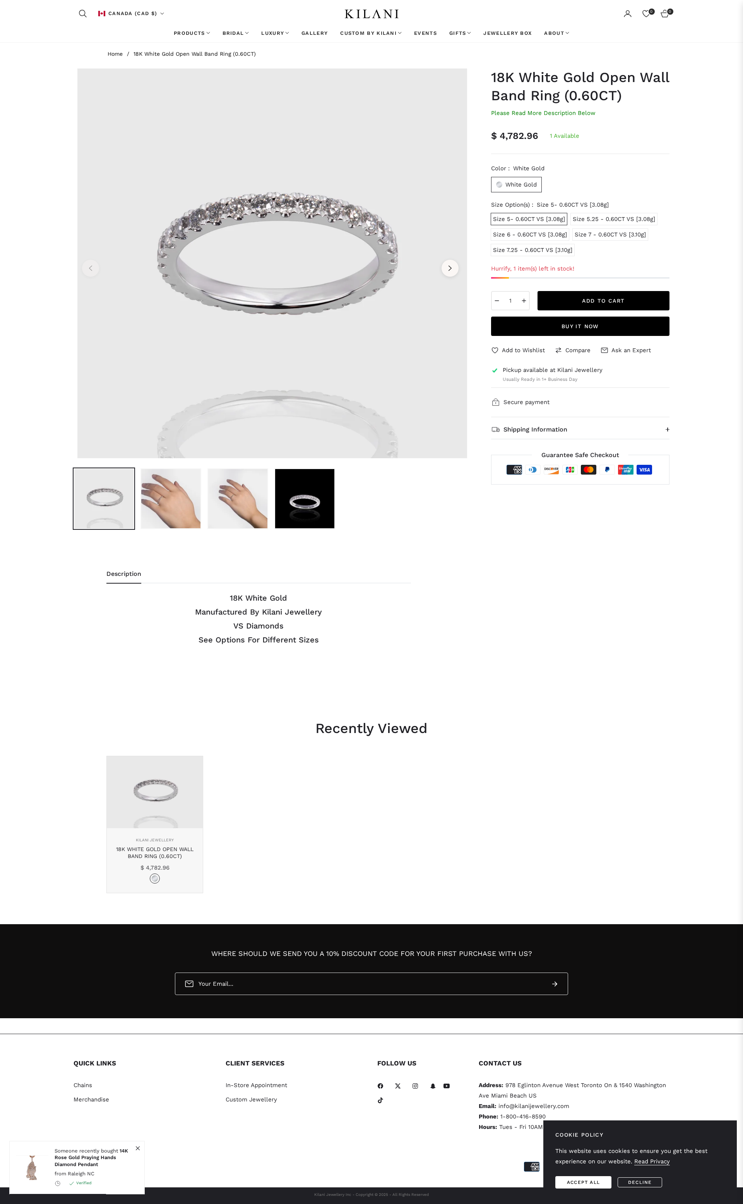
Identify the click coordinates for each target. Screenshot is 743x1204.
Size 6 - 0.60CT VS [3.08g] (530, 234)
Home (115, 54)
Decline (640, 1182)
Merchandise (91, 1099)
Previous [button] (90, 268)
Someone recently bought (91, 1157)
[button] (83, 13)
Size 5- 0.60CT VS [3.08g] (529, 219)
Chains (83, 1085)
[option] (270, 263)
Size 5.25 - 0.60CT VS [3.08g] (614, 219)
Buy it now (580, 326)
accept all (583, 1182)
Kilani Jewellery (155, 840)
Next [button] (450, 268)
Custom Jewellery (251, 1099)
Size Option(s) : (550, 204)
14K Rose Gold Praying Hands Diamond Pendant (91, 1157)
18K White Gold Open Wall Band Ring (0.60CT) (154, 852)
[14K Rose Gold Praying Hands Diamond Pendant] (29, 1167)
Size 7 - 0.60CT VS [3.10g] (610, 234)
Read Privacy (652, 1161)
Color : (517, 168)
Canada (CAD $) (132, 13)
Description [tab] (123, 573)
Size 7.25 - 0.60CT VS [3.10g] (532, 250)
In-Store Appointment (256, 1085)
